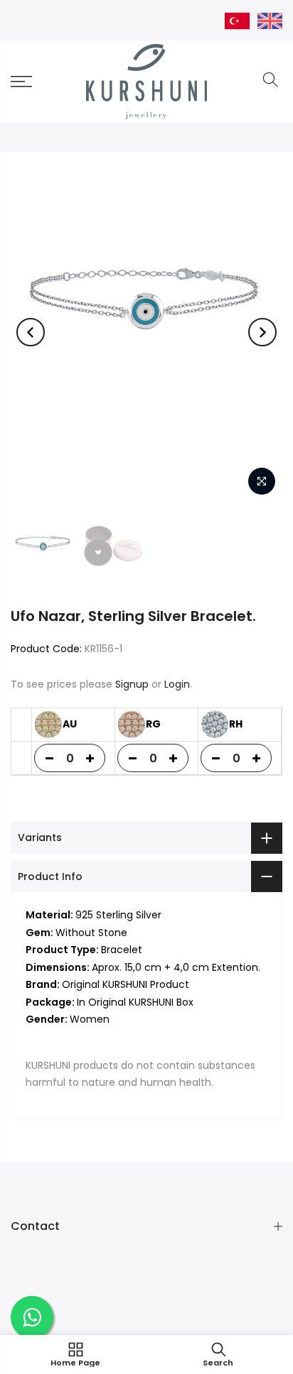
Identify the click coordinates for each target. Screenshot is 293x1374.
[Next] (262, 332)
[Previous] (30, 332)
